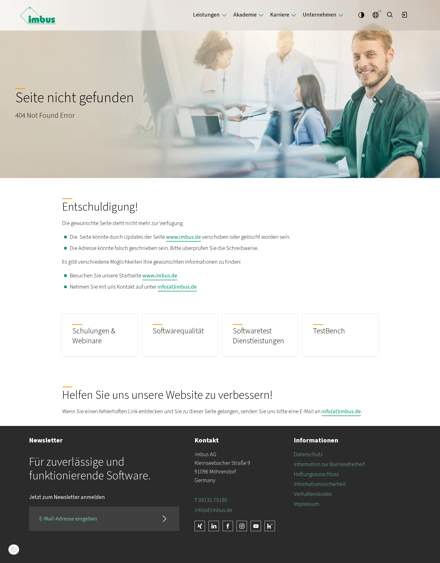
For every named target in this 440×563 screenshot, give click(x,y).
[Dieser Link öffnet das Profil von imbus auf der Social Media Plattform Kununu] (270, 526)
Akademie (245, 15)
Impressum (306, 504)
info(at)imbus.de (177, 287)
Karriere (279, 15)
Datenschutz (308, 454)
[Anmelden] (404, 15)
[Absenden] (164, 519)
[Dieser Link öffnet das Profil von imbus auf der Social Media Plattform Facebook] (228, 526)
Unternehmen (319, 15)
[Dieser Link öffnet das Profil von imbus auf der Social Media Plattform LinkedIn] (214, 526)
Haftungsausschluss (316, 474)
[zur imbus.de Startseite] (38, 15)
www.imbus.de (183, 237)
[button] (390, 15)
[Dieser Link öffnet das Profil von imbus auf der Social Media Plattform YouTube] (256, 526)
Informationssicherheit (320, 484)
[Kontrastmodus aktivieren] (361, 15)
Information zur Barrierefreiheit (329, 464)
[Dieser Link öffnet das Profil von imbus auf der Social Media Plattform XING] (200, 526)
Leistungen (206, 15)
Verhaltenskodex (313, 494)
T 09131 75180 (211, 500)
